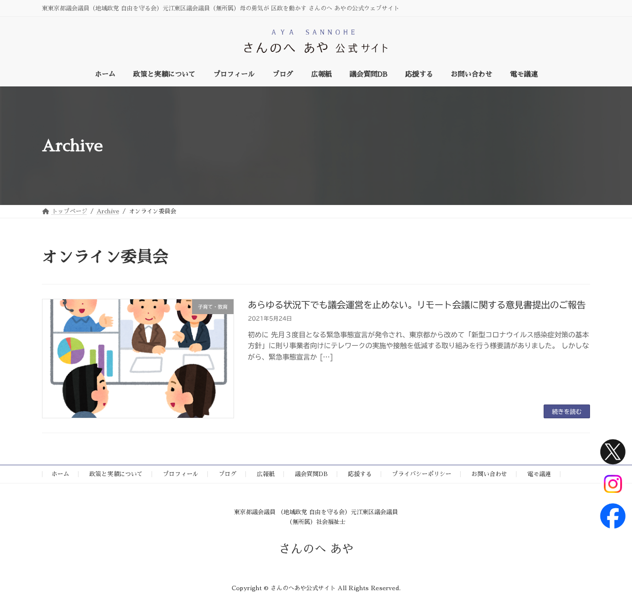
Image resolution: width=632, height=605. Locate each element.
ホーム (60, 474)
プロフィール (180, 474)
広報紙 (266, 474)
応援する (360, 474)
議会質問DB (311, 474)
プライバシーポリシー (421, 474)
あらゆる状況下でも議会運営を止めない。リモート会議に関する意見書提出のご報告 (417, 304)
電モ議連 (539, 474)
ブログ (228, 474)
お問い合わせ (489, 474)
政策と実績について (116, 474)
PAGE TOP (608, 577)
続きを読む (567, 411)
